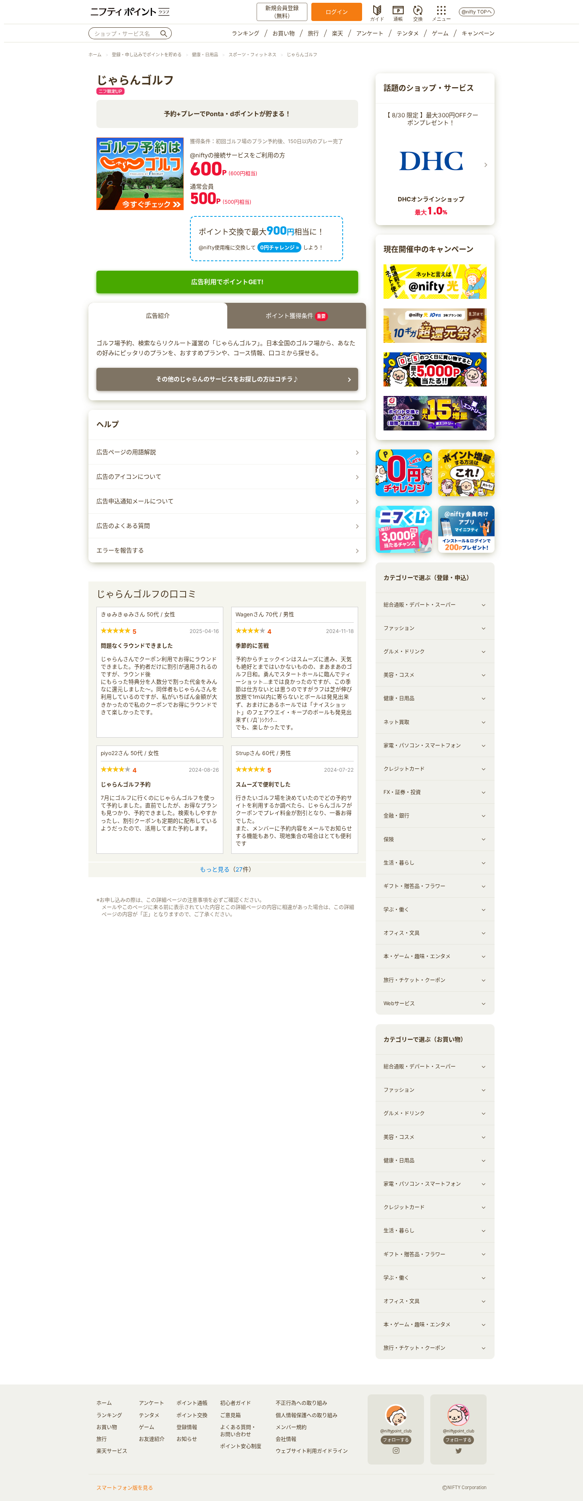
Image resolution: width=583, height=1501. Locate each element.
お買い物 (283, 33)
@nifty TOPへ (477, 12)
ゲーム (440, 33)
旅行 (313, 33)
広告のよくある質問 (123, 526)
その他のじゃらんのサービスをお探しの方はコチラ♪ (227, 379)
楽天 (337, 33)
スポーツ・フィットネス (252, 54)
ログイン (337, 11)
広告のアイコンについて (128, 476)
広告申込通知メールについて (135, 501)
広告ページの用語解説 (126, 452)
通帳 (398, 18)
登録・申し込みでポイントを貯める (147, 54)
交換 (418, 18)
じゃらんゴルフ (302, 54)
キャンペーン (478, 33)
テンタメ (408, 33)
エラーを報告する (120, 550)
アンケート (370, 33)
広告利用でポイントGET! (227, 282)
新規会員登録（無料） (282, 11)
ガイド (377, 18)
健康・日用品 (205, 54)
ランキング (245, 33)
